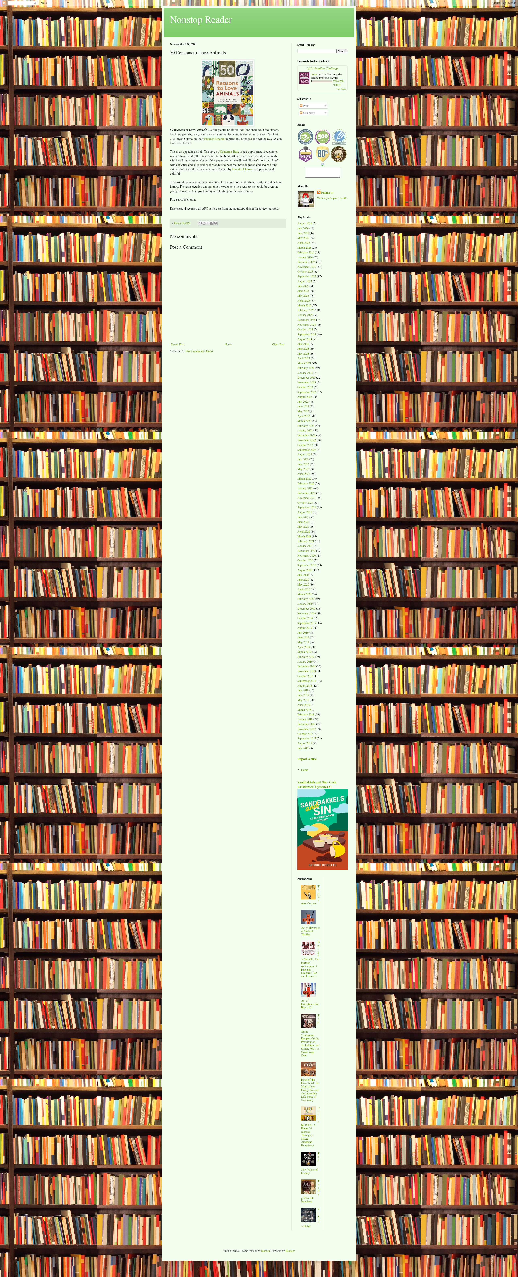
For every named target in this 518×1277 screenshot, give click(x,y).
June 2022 (303, 464)
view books (341, 88)
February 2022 (305, 483)
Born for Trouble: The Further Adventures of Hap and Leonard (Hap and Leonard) (310, 959)
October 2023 (305, 387)
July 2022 (303, 459)
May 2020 (303, 584)
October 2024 (305, 329)
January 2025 (305, 315)
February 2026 (305, 252)
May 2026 (303, 238)
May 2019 (303, 642)
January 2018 (305, 719)
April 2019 (303, 647)
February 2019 (305, 657)
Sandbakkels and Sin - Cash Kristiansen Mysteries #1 (316, 784)
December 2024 (306, 320)
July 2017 (303, 748)
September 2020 (306, 565)
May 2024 (303, 353)
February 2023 (305, 426)
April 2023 (303, 416)
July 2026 (303, 228)
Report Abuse (307, 758)
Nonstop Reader (201, 19)
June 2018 (303, 695)
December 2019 (306, 608)
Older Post (278, 344)
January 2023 (305, 430)
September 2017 (306, 738)
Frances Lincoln (214, 139)
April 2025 (303, 300)
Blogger (290, 1251)
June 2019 (303, 637)
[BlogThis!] (204, 223)
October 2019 (305, 618)
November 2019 (306, 613)
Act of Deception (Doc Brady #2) (310, 1004)
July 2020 (303, 575)
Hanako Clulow (242, 169)
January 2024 (305, 373)
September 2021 (306, 507)
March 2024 (304, 363)
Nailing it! (327, 193)
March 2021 (304, 536)
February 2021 (305, 541)
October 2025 (305, 271)
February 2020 (305, 599)
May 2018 (303, 700)
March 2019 (304, 652)
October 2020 (305, 560)
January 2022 (305, 488)
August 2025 (304, 281)
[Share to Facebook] (212, 223)
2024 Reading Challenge (322, 68)
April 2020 (303, 589)
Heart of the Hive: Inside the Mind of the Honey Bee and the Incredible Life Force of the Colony (310, 1090)
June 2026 (303, 233)
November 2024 (306, 324)
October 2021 (305, 502)
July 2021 (303, 517)
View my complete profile (332, 198)
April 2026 (303, 243)
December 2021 (306, 493)
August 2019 (304, 628)
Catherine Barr (229, 151)
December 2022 (306, 435)
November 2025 (306, 267)
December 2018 (306, 666)
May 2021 (303, 526)
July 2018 (303, 690)
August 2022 (304, 454)
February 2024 (305, 368)
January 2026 (305, 257)
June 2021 (303, 522)
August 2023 (304, 397)
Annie (314, 74)
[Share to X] (208, 223)
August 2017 (304, 743)
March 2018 (304, 710)
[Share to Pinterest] (215, 223)
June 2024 (303, 348)
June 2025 (303, 291)
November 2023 (306, 382)
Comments (308, 113)
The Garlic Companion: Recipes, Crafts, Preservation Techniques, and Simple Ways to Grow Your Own (310, 1035)
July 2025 (303, 286)
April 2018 (303, 705)
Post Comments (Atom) (199, 351)
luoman (265, 1251)
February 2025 (305, 310)
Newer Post (177, 344)
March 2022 (304, 478)
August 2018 (304, 685)
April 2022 (303, 474)
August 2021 (304, 512)
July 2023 (303, 401)
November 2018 (306, 671)
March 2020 (304, 594)
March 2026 (304, 247)
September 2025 (306, 276)
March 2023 (304, 421)
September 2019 (306, 623)
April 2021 (303, 531)
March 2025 (304, 305)
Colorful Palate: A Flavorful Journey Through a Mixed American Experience (310, 1126)
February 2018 (305, 714)
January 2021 (305, 546)
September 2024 (306, 334)
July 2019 (303, 632)
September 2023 (306, 392)
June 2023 (303, 406)
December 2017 (306, 724)
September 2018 (306, 681)
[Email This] (200, 223)
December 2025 (306, 262)
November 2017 (306, 729)
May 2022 (303, 469)
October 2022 (305, 445)
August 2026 (304, 223)
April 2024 (303, 358)
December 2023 (306, 377)
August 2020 (304, 570)
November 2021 (306, 498)
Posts (305, 106)
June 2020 (303, 579)
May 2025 (303, 296)
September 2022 (306, 450)
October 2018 (305, 676)
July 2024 (303, 344)
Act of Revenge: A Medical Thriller (310, 931)
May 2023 (303, 411)
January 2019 (305, 661)
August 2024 (304, 339)
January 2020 (305, 604)
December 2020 (306, 551)
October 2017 (305, 734)
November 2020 (306, 555)
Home (228, 344)
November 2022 (306, 440)
